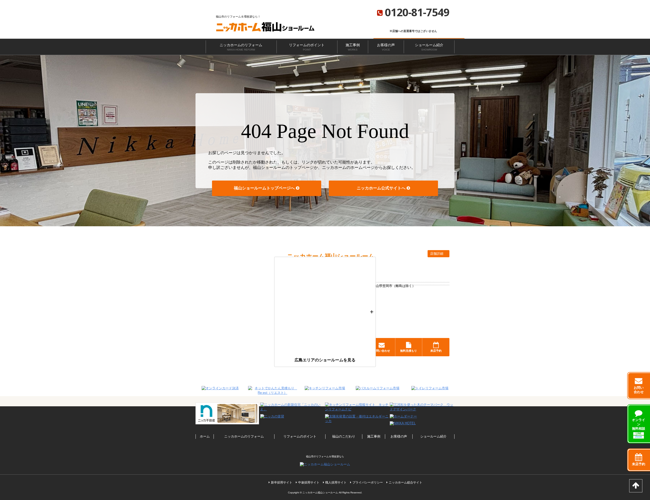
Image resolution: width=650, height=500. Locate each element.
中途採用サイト (308, 482)
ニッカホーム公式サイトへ (382, 188)
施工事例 (353, 47)
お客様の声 (386, 47)
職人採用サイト (336, 482)
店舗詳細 (437, 253)
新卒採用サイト (281, 482)
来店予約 (436, 350)
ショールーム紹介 (429, 47)
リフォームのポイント (306, 47)
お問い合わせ (381, 350)
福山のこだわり (343, 436)
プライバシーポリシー (367, 482)
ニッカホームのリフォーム (241, 47)
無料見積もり (408, 350)
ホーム (205, 436)
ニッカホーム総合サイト (405, 482)
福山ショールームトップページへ (265, 188)
